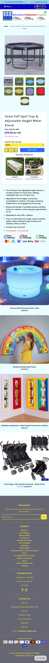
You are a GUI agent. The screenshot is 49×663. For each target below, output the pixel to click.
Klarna (24, 553)
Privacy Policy (24, 548)
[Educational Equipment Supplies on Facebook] (22, 590)
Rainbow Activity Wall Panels (24, 367)
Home (6, 26)
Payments (24, 545)
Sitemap (24, 566)
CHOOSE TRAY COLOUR (13, 142)
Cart (41, 7)
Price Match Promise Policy (24, 556)
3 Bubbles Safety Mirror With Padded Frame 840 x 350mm (24, 426)
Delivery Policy (24, 535)
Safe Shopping (24, 543)
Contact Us (24, 538)
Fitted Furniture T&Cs (24, 563)
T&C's (24, 561)
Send (44, 517)
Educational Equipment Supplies (28, 653)
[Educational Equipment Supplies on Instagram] (26, 590)
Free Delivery (24, 533)
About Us (24, 530)
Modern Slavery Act (24, 558)
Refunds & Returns (24, 540)
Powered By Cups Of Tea (24, 656)
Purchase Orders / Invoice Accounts (24, 551)
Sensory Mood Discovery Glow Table (24, 308)
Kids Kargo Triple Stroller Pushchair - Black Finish (24, 484)
